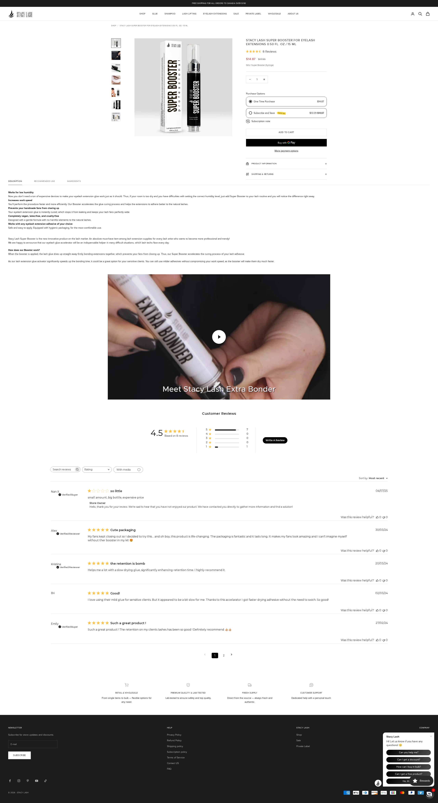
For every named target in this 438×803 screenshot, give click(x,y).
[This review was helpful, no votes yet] (377, 517)
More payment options (286, 150)
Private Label (253, 14)
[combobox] (97, 470)
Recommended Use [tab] (44, 181)
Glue (155, 14)
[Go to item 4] (116, 80)
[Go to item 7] (116, 117)
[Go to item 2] (116, 55)
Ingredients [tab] (74, 181)
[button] (429, 794)
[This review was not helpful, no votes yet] (384, 517)
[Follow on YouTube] (36, 780)
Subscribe (19, 755)
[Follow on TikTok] (45, 780)
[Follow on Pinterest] (27, 780)
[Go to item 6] (116, 105)
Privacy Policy (174, 734)
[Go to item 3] (116, 68)
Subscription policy (177, 751)
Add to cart (286, 132)
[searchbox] (62, 469)
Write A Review (275, 440)
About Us (293, 14)
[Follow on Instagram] (19, 780)
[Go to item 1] (116, 43)
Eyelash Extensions (215, 14)
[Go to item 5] (116, 92)
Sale (236, 14)
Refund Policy (174, 740)
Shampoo (170, 14)
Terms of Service (176, 757)
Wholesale (274, 14)
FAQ (169, 768)
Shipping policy (175, 746)
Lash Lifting (189, 14)
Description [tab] (15, 181)
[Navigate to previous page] (206, 654)
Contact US (173, 763)
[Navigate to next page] (232, 654)
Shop (142, 14)
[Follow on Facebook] (10, 780)
